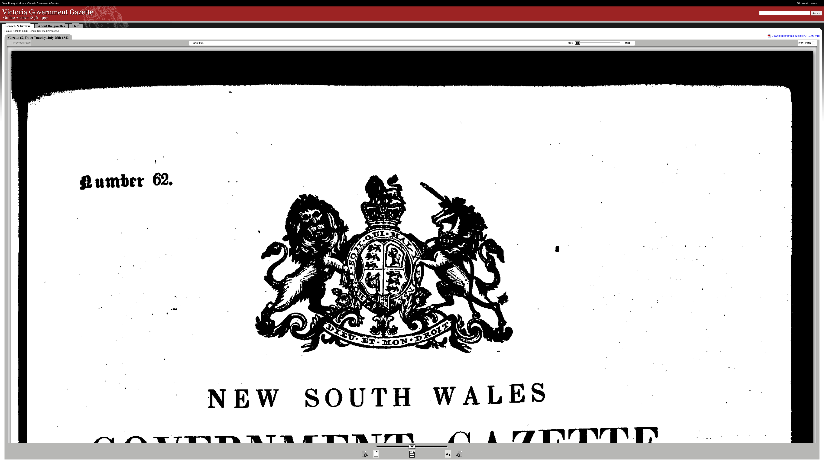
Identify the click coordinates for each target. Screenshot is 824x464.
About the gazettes (51, 25)
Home (8, 31)
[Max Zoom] (448, 454)
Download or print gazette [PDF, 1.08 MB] (795, 35)
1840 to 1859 (20, 31)
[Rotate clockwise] (364, 453)
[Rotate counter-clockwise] (459, 453)
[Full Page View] (376, 454)
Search (816, 13)
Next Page (804, 42)
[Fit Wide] (412, 454)
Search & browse (18, 25)
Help (75, 25)
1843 (32, 31)
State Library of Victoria (14, 3)
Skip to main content (807, 3)
